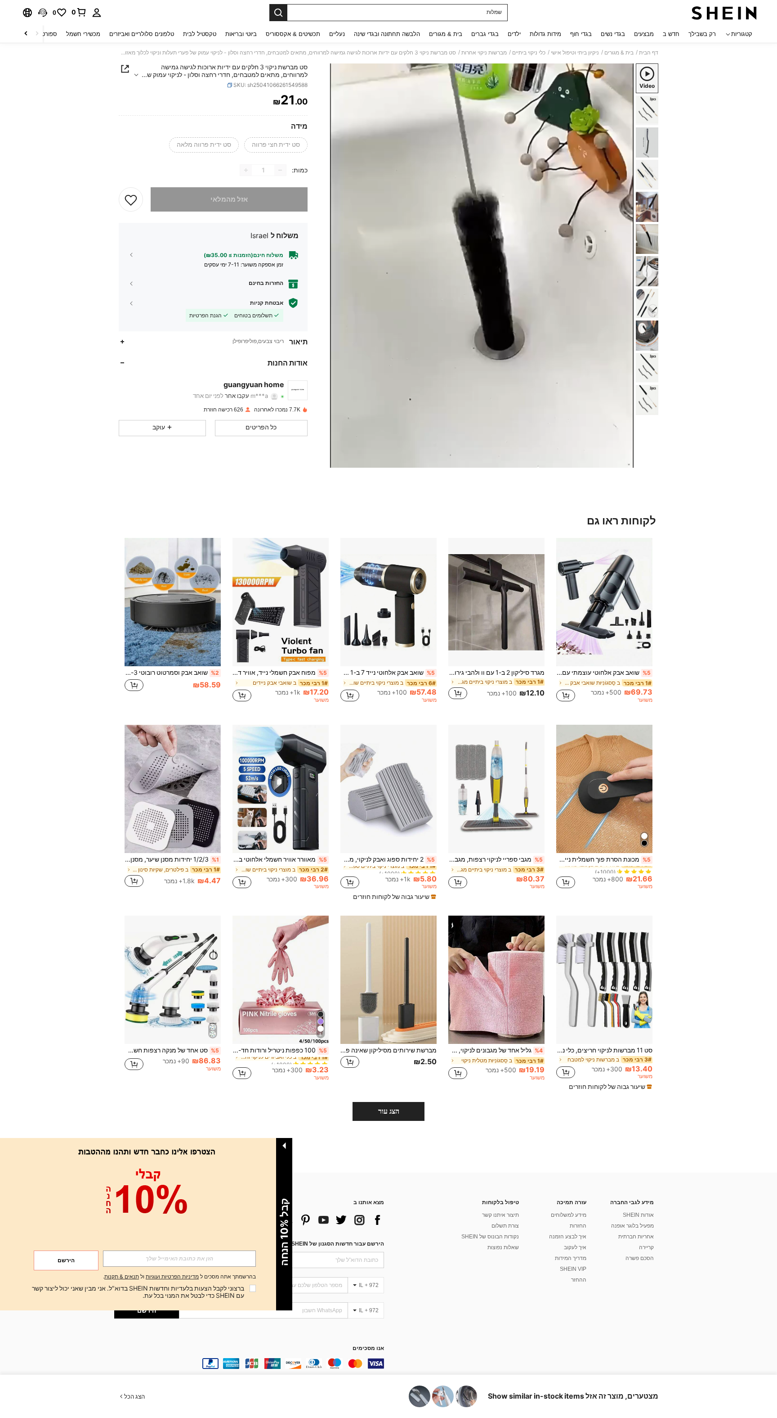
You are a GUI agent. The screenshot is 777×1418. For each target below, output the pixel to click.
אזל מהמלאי (229, 199)
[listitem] (604, 624)
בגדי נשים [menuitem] (613, 34)
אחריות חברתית (636, 1236)
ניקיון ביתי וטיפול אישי (575, 53)
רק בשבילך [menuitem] (702, 34)
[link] (79, 12)
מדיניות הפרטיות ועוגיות (172, 1276)
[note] (393, 896)
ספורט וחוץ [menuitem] (43, 34)
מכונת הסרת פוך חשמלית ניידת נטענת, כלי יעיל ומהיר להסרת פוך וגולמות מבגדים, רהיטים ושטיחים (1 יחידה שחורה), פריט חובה (603, 859)
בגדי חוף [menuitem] (581, 34)
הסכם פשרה (639, 1258)
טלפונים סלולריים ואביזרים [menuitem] (141, 34)
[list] (312, 1220)
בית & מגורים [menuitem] (445, 34)
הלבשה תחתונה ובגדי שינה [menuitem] (387, 34)
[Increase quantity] (246, 170)
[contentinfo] (249, 1363)
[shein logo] (724, 12)
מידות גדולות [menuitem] (545, 34)
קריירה (646, 1247)
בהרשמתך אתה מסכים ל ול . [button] (179, 1277)
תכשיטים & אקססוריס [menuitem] (293, 34)
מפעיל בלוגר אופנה (632, 1226)
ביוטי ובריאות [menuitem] (241, 34)
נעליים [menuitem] (337, 34)
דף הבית (648, 53)
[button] (42, 12)
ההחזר (578, 1280)
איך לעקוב (575, 1247)
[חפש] (278, 12)
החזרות (578, 1226)
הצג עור (388, 1111)
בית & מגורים (619, 53)
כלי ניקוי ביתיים (528, 53)
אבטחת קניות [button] (266, 303)
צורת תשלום (505, 1226)
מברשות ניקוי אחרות (484, 53)
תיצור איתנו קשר (500, 1215)
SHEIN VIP (573, 1269)
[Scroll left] (37, 34)
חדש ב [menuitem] (671, 34)
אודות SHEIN (638, 1215)
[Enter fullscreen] (340, 460)
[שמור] (131, 199)
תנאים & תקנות (121, 1276)
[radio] (276, 145)
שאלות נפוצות (503, 1247)
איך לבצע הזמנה (567, 1236)
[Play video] (482, 265)
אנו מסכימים (368, 1348)
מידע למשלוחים (568, 1215)
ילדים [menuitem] (514, 34)
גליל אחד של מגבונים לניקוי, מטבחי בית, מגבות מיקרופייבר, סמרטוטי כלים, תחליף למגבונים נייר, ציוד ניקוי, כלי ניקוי (495, 1050)
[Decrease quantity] (280, 170)
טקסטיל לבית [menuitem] (199, 34)
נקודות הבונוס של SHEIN (490, 1236)
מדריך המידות (570, 1258)
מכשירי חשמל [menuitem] (83, 34)
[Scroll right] (26, 34)
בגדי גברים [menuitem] (485, 34)
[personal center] (96, 12)
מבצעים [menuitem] (644, 34)
